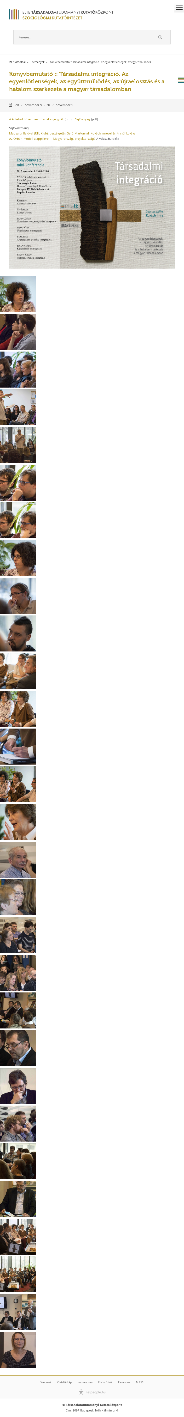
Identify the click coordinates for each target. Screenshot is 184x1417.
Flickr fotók (105, 1382)
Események (38, 62)
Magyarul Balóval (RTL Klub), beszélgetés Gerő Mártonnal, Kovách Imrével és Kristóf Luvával (72, 133)
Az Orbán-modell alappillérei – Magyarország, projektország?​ (52, 138)
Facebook (124, 1382)
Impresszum (85, 1382)
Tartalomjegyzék (52, 119)
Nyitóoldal (19, 62)
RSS (141, 1382)
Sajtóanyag (82, 119)
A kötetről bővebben (23, 119)
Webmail (46, 1382)
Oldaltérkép (64, 1382)
